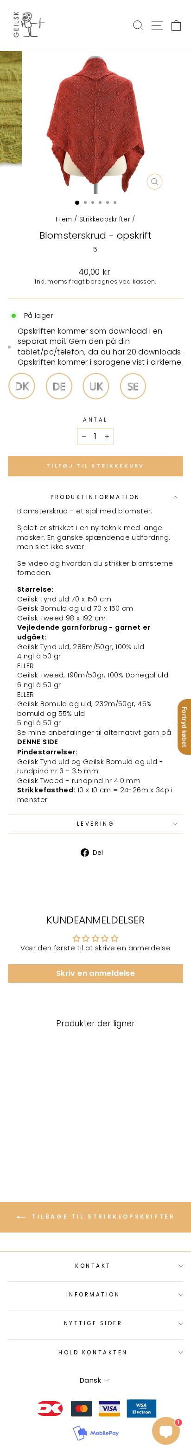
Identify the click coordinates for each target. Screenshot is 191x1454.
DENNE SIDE (37, 741)
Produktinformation (95, 497)
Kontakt (93, 1266)
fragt (76, 281)
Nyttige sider (93, 1323)
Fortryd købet (184, 727)
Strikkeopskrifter (104, 219)
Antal (95, 420)
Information (93, 1294)
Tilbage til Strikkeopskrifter (102, 1216)
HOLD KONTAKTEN (92, 1352)
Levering (95, 824)
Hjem (64, 219)
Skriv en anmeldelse (95, 973)
